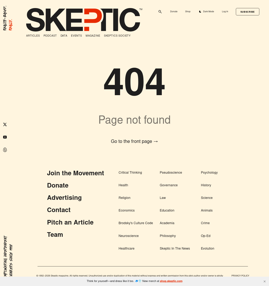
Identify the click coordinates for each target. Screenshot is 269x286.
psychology (209, 173)
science (207, 198)
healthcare (126, 249)
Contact (59, 211)
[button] (247, 11)
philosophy (168, 236)
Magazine (93, 36)
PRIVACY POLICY (240, 276)
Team (55, 235)
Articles (33, 36)
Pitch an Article (70, 223)
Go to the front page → (134, 141)
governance (169, 185)
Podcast (50, 36)
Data (64, 36)
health (123, 185)
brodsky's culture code (136, 223)
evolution (207, 249)
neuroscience (129, 236)
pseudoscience (171, 173)
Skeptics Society (117, 36)
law (163, 198)
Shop (187, 12)
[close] (265, 281)
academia (167, 223)
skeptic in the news (175, 249)
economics (127, 210)
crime (205, 223)
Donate (174, 12)
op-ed (205, 236)
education (167, 210)
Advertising (64, 198)
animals (207, 210)
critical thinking (130, 173)
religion (124, 198)
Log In (225, 12)
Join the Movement (75, 174)
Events (76, 36)
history (206, 185)
